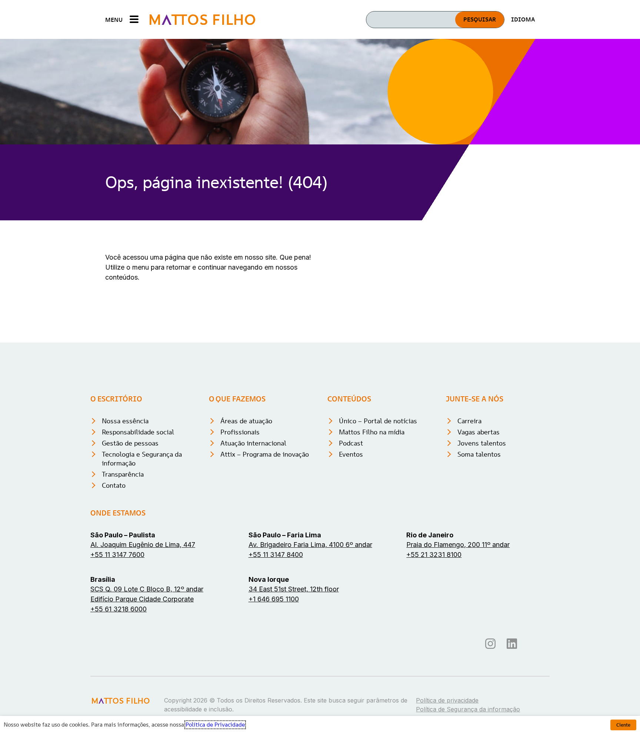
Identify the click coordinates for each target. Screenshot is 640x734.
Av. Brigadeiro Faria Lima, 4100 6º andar (310, 544)
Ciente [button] (623, 725)
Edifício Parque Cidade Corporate (142, 599)
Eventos (351, 454)
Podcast (351, 443)
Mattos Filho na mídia (371, 432)
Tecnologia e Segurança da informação (142, 458)
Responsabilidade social (138, 432)
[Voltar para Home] (202, 19)
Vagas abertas (478, 432)
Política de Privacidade (215, 724)
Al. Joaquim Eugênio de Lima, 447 (142, 544)
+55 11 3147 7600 (117, 554)
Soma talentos (479, 454)
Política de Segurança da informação (468, 709)
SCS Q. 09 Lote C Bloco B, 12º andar (146, 589)
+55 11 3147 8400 (276, 554)
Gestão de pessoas (130, 443)
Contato (114, 485)
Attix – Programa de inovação (264, 454)
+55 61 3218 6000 (118, 609)
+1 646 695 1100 (274, 599)
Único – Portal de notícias (378, 421)
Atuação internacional (253, 443)
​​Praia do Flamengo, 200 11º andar (458, 544)
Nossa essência (125, 421)
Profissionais (240, 432)
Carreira (469, 421)
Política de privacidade (447, 700)
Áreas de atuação (246, 421)
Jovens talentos (481, 443)
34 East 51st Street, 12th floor (294, 589)
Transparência (123, 474)
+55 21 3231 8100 (433, 554)
